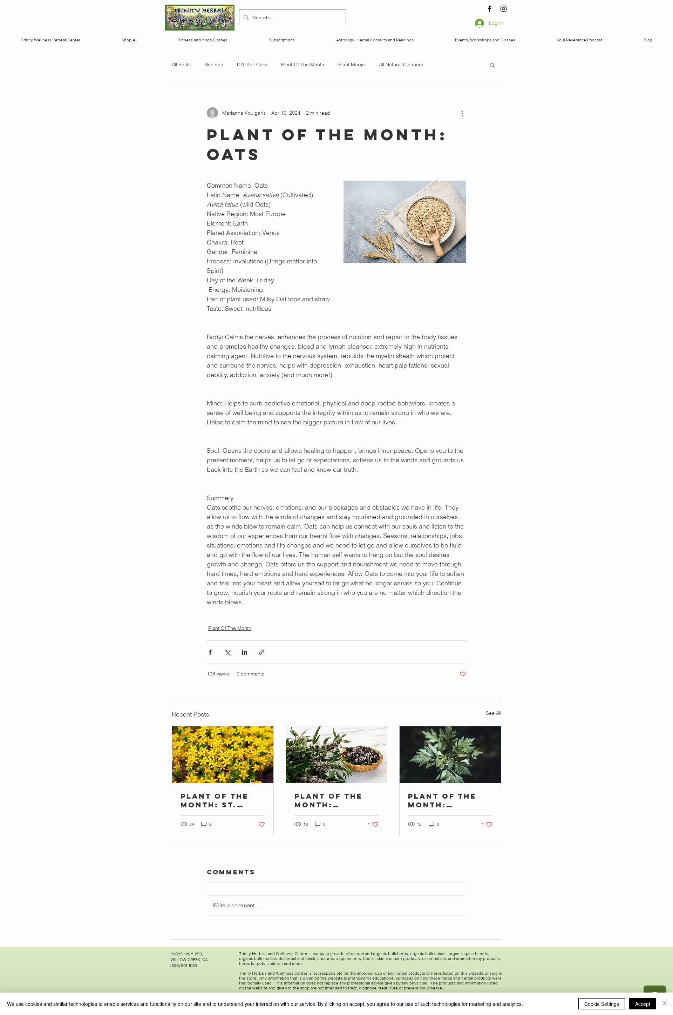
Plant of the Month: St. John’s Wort (215, 800)
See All (493, 713)
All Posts (181, 64)
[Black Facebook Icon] (489, 9)
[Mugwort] (450, 754)
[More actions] (462, 113)
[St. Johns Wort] (222, 754)
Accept (642, 1003)
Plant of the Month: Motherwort (328, 800)
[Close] (664, 1003)
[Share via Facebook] (210, 652)
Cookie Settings (601, 1003)
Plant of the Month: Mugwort (442, 800)
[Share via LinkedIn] (244, 652)
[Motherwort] (336, 754)
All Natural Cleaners (401, 64)
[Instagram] (503, 9)
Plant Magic (351, 64)
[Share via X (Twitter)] (227, 652)
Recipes (214, 64)
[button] (492, 65)
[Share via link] (261, 652)
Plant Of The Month (302, 64)
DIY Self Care (252, 64)
